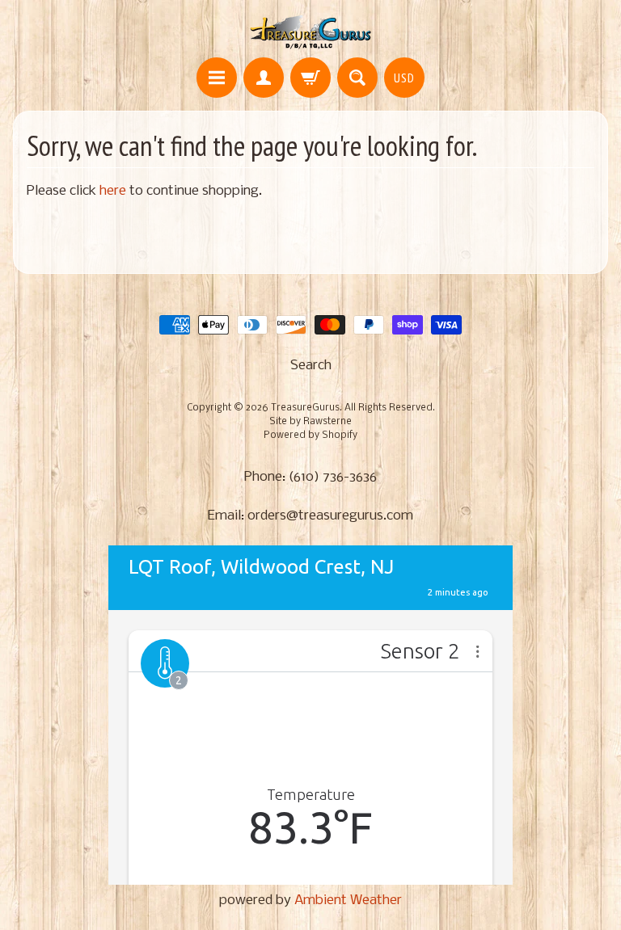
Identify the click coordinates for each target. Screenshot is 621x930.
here (112, 191)
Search (311, 365)
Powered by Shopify (310, 435)
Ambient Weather (348, 900)
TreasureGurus (305, 408)
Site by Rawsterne (310, 422)
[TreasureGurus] (311, 31)
